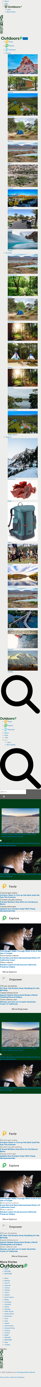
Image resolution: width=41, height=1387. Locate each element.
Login (9, 9)
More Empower (20, 1009)
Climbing (11, 342)
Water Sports (12, 410)
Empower (12, 50)
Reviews (10, 208)
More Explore (10, 971)
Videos (10, 250)
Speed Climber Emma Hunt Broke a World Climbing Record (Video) (18, 996)
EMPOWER (8, 1274)
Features (11, 117)
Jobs (6, 3)
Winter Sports (12, 435)
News (10, 163)
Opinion (10, 188)
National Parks (13, 609)
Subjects (8, 437)
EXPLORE (7, 1271)
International (12, 587)
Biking (10, 297)
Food (9, 501)
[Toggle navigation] (25, 38)
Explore (11, 46)
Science (10, 629)
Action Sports (12, 275)
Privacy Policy (5, 1377)
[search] (13, 791)
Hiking (10, 367)
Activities (9, 253)
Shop (6, 735)
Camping (11, 322)
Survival (10, 649)
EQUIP (6, 1269)
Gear (9, 542)
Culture (10, 75)
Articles (8, 53)
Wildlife (10, 672)
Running (10, 388)
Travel (10, 230)
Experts (10, 92)
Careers (7, 1345)
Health (10, 565)
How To (10, 141)
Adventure (11, 479)
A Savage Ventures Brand (26, 1372)
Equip (11, 42)
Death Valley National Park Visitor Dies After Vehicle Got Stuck (19, 835)
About (6, 1)
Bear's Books (11, 12)
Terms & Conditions (17, 1377)
